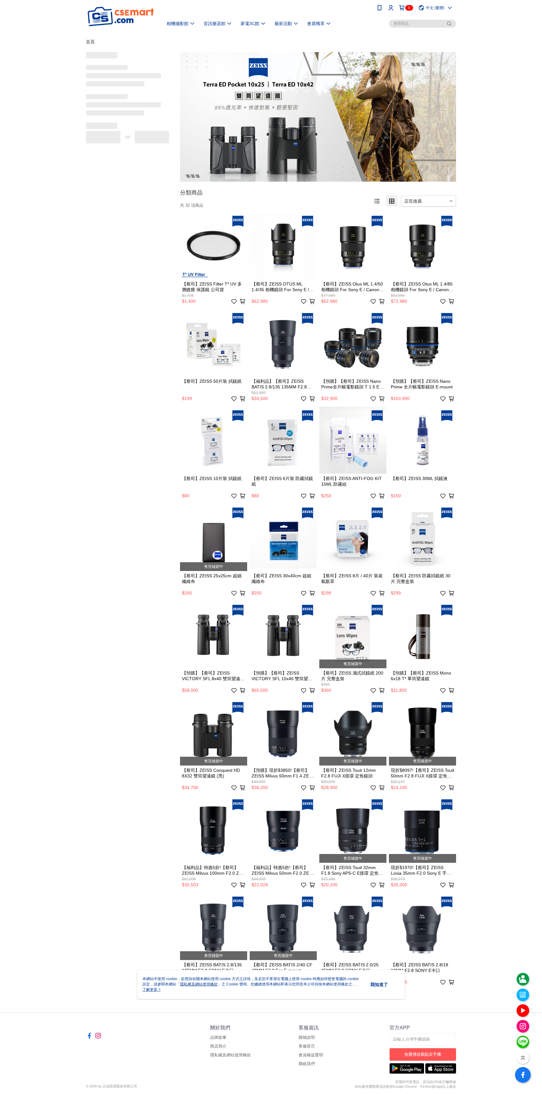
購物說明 (307, 1037)
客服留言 (307, 1046)
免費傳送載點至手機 (422, 1054)
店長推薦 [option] (413, 201)
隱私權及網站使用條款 (230, 1055)
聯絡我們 (307, 1063)
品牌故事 (218, 1037)
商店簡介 (218, 1046)
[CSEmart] (121, 16)
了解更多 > (151, 989)
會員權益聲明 (311, 1055)
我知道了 (379, 984)
